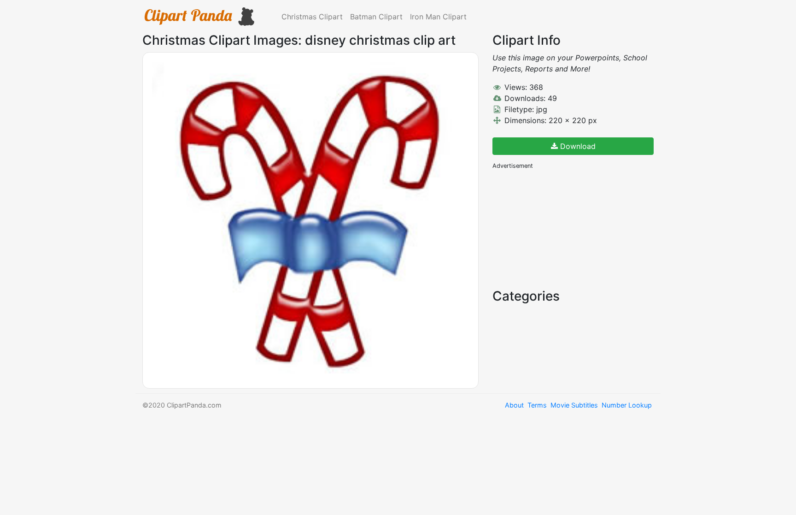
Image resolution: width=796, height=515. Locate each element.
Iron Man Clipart (438, 16)
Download (577, 146)
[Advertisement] (561, 228)
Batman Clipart (376, 16)
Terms (537, 405)
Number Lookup (627, 405)
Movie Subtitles (574, 405)
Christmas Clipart (312, 16)
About (514, 405)
